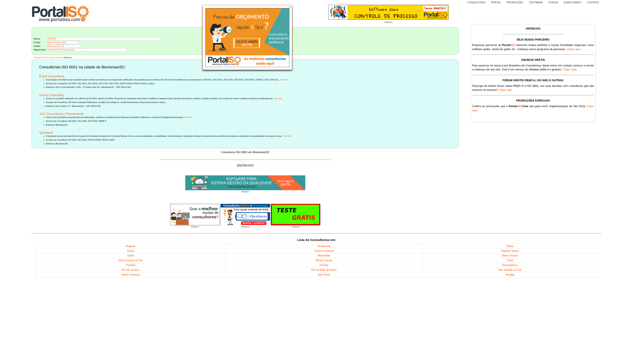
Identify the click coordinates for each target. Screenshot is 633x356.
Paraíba (130, 265)
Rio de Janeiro (130, 269)
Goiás (130, 255)
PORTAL (496, 2)
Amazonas (324, 246)
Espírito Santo (510, 250)
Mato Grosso (510, 255)
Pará (510, 260)
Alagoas (131, 246)
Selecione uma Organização (60, 49)
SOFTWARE (536, 2)
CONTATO (593, 2)
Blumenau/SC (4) (55, 46)
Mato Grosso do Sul (130, 260)
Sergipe (510, 274)
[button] (291, 7)
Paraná (324, 265)
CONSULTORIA (476, 2)
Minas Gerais (324, 260)
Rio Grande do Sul (510, 269)
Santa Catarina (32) (56, 42)
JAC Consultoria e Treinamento (61, 114)
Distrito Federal (324, 250)
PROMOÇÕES (515, 2)
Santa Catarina (56, 58)
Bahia (509, 246)
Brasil (36, 58)
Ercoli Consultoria (51, 76)
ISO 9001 (52, 39)
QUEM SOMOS (572, 2)
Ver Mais (284, 80)
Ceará (130, 250)
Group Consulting (51, 95)
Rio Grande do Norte (324, 269)
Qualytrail (46, 132)
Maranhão (324, 255)
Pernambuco (510, 265)
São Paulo (324, 274)
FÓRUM (553, 2)
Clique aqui (573, 49)
